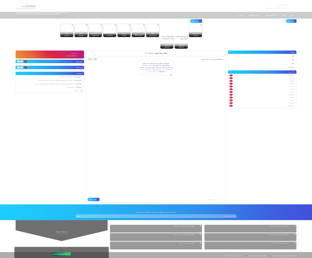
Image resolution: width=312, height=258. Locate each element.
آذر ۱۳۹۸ (292, 86)
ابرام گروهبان (79, 76)
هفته (25, 61)
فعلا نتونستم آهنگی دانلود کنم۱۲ (66, 76)
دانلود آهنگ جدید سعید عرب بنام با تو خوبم (212, 59)
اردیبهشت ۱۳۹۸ (291, 105)
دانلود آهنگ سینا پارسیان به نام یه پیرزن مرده (184, 234)
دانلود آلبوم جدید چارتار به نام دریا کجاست (279, 226)
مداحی (292, 63)
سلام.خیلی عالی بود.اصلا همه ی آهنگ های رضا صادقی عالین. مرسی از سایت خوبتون (55, 80)
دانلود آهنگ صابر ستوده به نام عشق (186, 243)
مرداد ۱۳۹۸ (292, 97)
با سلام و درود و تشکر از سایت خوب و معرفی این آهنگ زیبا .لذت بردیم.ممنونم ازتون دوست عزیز (54, 83)
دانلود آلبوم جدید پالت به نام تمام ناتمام (280, 243)
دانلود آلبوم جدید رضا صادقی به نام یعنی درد (279, 234)
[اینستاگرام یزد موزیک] (61, 250)
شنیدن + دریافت (92, 199)
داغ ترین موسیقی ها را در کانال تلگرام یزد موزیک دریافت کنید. (28, 6)
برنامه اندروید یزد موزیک (270, 15)
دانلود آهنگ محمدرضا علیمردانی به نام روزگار (184, 226)
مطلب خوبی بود (70, 87)
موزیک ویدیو (291, 67)
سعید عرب (159, 63)
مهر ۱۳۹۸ (292, 92)
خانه (292, 15)
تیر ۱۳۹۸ (292, 100)
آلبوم (293, 56)
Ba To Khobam (166, 65)
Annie (81, 90)
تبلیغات (283, 15)
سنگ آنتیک (79, 83)
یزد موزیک (269, 255)
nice (75, 90)
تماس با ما (241, 15)
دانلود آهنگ (161, 71)
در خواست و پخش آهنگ (254, 15)
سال (18, 61)
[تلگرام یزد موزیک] (63, 250)
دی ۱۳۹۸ (292, 83)
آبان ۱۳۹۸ (292, 89)
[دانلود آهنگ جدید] (292, 6)
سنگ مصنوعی (79, 80)
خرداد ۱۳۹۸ (292, 103)
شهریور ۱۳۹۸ (291, 94)
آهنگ (293, 59)
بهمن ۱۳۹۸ (292, 81)
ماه (21, 61)
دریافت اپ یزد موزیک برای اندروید (60, 254)
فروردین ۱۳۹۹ (291, 75)
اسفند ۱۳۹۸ (291, 78)
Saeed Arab (156, 65)
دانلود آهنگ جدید (282, 5)
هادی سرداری (245, 255)
